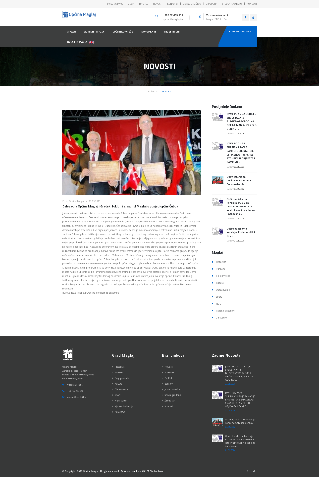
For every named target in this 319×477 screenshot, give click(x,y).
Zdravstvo (221, 317)
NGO (218, 303)
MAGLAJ (71, 32)
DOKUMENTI (148, 32)
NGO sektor (121, 400)
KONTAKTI (252, 3)
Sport (219, 296)
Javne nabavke (172, 389)
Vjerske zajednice (225, 310)
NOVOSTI (157, 3)
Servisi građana (172, 395)
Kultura (220, 282)
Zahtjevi (168, 383)
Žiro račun (169, 400)
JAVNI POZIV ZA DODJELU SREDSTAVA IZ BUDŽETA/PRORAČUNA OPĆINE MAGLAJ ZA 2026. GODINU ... (242, 121)
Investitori (169, 372)
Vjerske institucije (124, 406)
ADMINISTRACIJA (94, 32)
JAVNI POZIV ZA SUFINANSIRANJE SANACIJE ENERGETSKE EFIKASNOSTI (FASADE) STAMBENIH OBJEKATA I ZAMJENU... (241, 152)
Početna (153, 91)
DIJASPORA (211, 3)
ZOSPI (131, 3)
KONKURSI (172, 3)
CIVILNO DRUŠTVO (192, 3)
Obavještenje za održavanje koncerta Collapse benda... (239, 180)
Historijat (221, 261)
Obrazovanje (223, 289)
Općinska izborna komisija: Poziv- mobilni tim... (241, 232)
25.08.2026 (239, 166)
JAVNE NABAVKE (115, 3)
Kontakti (168, 406)
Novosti (166, 91)
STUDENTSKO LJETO (232, 3)
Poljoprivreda (223, 275)
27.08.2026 (239, 133)
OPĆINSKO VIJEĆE (122, 32)
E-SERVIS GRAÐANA (240, 31)
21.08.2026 (239, 218)
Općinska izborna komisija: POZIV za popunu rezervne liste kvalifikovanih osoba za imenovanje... (241, 206)
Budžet (168, 378)
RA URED (143, 3)
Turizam (220, 268)
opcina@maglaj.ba (173, 19)
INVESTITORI (172, 32)
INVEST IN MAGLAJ (77, 42)
